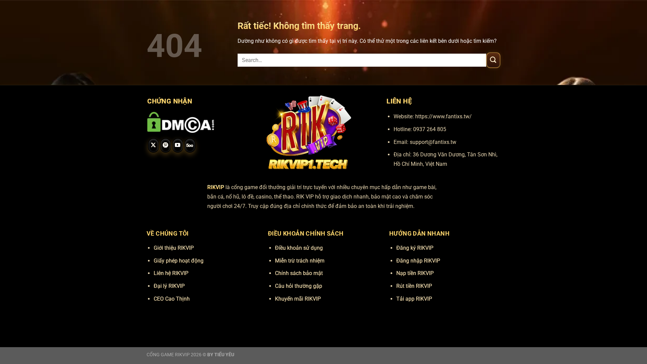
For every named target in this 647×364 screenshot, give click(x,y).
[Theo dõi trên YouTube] (177, 145)
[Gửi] (493, 60)
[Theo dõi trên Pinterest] (165, 145)
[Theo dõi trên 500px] (189, 145)
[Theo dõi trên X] (153, 145)
